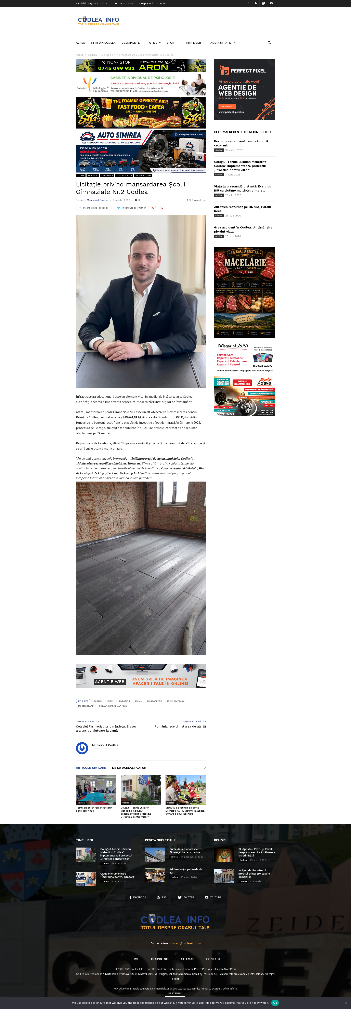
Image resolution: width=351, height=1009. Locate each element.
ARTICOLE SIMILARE (91, 768)
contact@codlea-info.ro (185, 943)
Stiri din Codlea (103, 42)
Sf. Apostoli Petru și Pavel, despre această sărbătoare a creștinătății (256, 852)
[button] (269, 42)
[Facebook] (248, 3)
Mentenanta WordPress (223, 969)
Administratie (221, 42)
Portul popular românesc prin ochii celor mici (94, 809)
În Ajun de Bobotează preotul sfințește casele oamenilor (254, 873)
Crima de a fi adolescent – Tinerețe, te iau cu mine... (186, 851)
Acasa (80, 42)
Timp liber (193, 42)
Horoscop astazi (125, 3)
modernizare (85, 706)
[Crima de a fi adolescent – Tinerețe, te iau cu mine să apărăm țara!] (155, 855)
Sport (171, 42)
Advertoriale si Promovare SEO (120, 974)
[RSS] (256, 3)
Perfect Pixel (201, 969)
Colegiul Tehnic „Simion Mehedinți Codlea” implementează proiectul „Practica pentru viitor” (136, 812)
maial (138, 701)
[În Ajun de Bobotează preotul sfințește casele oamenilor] (224, 876)
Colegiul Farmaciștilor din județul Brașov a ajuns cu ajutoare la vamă (106, 728)
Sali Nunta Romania (180, 974)
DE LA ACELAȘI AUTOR (129, 768)
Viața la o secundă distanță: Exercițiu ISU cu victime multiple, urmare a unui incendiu (185, 810)
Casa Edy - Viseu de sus (204, 974)
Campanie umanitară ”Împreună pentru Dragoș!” (117, 875)
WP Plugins (161, 974)
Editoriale (92, 175)
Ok (275, 1002)
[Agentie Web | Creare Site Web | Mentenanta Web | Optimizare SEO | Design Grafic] (141, 691)
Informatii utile (124, 175)
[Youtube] (271, 3)
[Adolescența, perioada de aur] (155, 875)
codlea (98, 701)
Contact (162, 3)
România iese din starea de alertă (180, 726)
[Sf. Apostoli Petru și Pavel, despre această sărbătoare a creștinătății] (224, 855)
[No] (346, 1003)
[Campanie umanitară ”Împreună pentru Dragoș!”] (86, 879)
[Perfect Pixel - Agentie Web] (244, 118)
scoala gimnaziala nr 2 (113, 706)
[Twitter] (263, 3)
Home (134, 959)
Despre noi (146, 3)
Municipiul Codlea (97, 200)
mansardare (154, 701)
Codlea (81, 175)
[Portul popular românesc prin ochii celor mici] (96, 790)
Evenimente (131, 42)
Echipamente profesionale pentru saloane (241, 974)
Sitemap (187, 959)
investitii (124, 701)
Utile (153, 42)
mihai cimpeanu (175, 701)
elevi (110, 701)
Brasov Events (145, 974)
